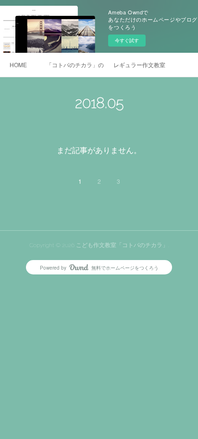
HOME (18, 64)
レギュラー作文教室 (139, 64)
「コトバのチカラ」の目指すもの (75, 64)
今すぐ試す (127, 40)
